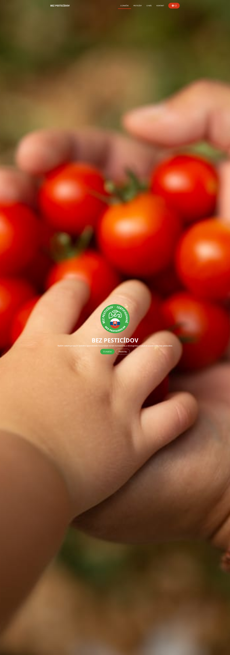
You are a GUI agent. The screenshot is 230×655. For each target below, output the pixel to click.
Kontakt (160, 5)
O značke (124, 5)
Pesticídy (137, 5)
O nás (149, 5)
